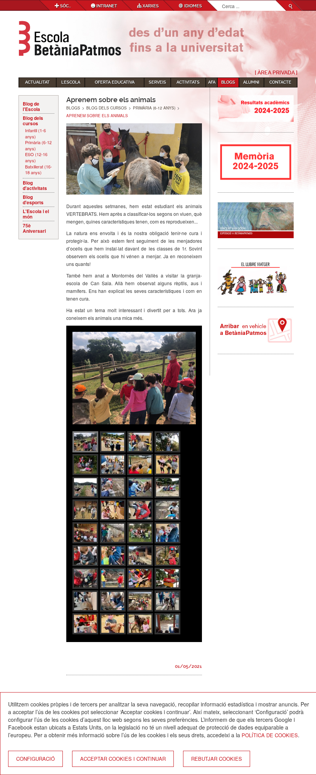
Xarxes (150, 5)
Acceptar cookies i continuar (123, 758)
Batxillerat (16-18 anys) (38, 170)
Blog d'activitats (35, 185)
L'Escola (70, 82)
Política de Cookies (270, 735)
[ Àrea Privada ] (276, 72)
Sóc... (65, 5)
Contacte (280, 82)
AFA (211, 82)
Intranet (106, 5)
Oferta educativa (114, 82)
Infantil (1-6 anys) (35, 134)
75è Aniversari (34, 228)
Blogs (228, 82)
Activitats (188, 82)
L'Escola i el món (36, 213)
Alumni (251, 82)
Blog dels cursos (33, 120)
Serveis (157, 82)
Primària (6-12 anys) (38, 145)
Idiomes (192, 5)
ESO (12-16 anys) (36, 157)
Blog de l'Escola (31, 106)
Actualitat (37, 82)
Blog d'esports (33, 199)
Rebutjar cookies (216, 758)
